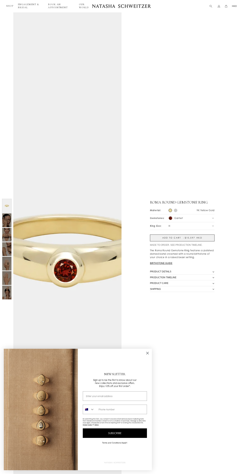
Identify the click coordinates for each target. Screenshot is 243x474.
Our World (84, 6)
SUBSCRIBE (115, 433)
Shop (9, 5)
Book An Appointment (58, 6)
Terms (97, 425)
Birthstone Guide (161, 263)
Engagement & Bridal (28, 6)
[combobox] (90, 409)
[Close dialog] (147, 353)
